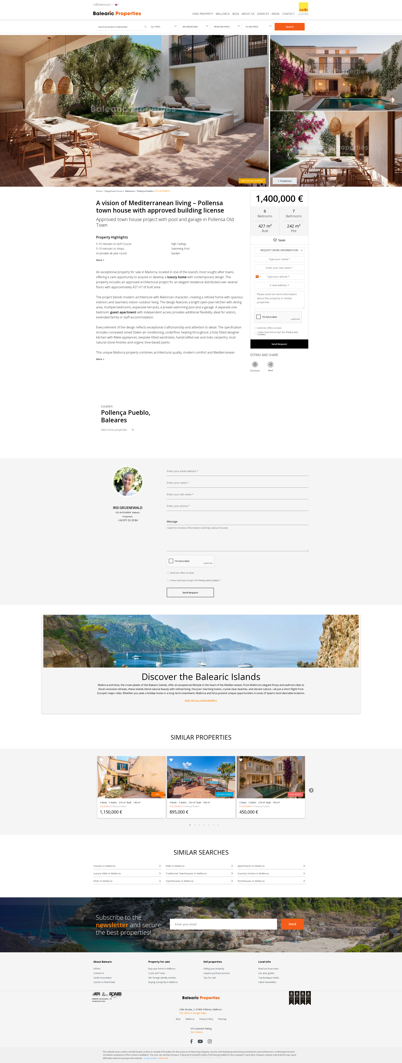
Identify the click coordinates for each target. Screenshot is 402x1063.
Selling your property (213, 968)
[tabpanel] (131, 787)
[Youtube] (200, 1041)
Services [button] (263, 14)
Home (99, 191)
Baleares (129, 191)
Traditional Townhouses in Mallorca (186, 873)
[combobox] (258, 277)
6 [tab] (213, 825)
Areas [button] (276, 14)
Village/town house (113, 191)
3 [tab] (199, 825)
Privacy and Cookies (208, 580)
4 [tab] (204, 825)
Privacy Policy (206, 1018)
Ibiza (235, 14)
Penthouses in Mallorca (251, 880)
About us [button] (248, 14)
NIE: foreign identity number (162, 977)
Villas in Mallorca (175, 865)
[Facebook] (191, 1041)
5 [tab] (208, 825)
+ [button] (101, 4)
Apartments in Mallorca (251, 865)
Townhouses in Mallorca (179, 880)
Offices (96, 968)
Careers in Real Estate (104, 982)
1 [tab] (190, 825)
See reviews (196, 1032)
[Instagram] (209, 1041)
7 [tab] (218, 825)
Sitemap (222, 1018)
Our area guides (266, 973)
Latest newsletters (267, 982)
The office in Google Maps (192, 1013)
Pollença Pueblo (145, 191)
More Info (163, 1058)
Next (310, 789)
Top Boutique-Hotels (268, 977)
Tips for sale (209, 977)
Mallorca (223, 14)
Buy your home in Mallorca (161, 968)
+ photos (285, 180)
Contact (288, 14)
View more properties (114, 430)
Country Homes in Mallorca (253, 873)
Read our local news (268, 968)
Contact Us (98, 973)
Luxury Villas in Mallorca (107, 873)
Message (172, 521)
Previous (90, 789)
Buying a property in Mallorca (162, 982)
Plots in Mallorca (102, 880)
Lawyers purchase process (216, 973)
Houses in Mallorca (104, 865)
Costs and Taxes (156, 973)
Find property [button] (203, 14)
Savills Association (102, 977)
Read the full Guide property (201, 700)
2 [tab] (194, 825)
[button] (116, 5)
